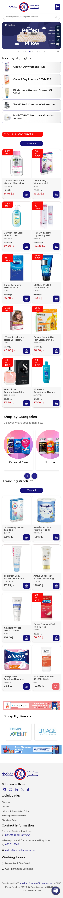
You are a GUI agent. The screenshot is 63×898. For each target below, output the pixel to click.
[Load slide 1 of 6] (22, 51)
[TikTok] (28, 789)
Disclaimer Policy (9, 820)
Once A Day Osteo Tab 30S (14, 528)
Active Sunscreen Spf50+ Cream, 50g (44, 577)
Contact (5, 806)
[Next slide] (44, 51)
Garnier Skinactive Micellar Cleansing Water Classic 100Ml (14, 182)
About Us (6, 802)
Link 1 (13, 709)
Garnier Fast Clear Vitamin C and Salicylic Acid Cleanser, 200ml (13, 234)
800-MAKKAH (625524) (17, 835)
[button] (4, 7)
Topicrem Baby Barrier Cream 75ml (14, 577)
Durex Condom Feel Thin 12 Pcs (44, 625)
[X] (22, 789)
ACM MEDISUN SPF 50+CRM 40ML (44, 677)
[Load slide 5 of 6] (37, 51)
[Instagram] (10, 789)
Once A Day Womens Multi (41, 182)
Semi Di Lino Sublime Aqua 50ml (14, 390)
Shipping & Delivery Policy (14, 815)
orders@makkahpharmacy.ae (20, 850)
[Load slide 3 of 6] (30, 51)
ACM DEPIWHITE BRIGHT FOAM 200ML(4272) (13, 629)
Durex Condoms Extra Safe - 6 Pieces (12, 286)
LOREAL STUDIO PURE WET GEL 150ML (42, 286)
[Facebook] (5, 789)
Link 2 (27, 709)
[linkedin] (16, 789)
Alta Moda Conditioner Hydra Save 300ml (43, 390)
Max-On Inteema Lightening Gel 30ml (43, 234)
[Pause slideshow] (58, 51)
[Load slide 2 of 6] (26, 51)
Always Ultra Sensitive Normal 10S (13, 677)
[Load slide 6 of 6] (40, 51)
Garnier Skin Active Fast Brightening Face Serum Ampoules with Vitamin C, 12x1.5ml (44, 338)
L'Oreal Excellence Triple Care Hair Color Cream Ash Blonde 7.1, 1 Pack (14, 338)
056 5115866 (12, 844)
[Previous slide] (19, 51)
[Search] (56, 17)
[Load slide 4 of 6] (33, 51)
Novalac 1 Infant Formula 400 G (42, 528)
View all (31, 143)
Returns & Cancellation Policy (15, 811)
